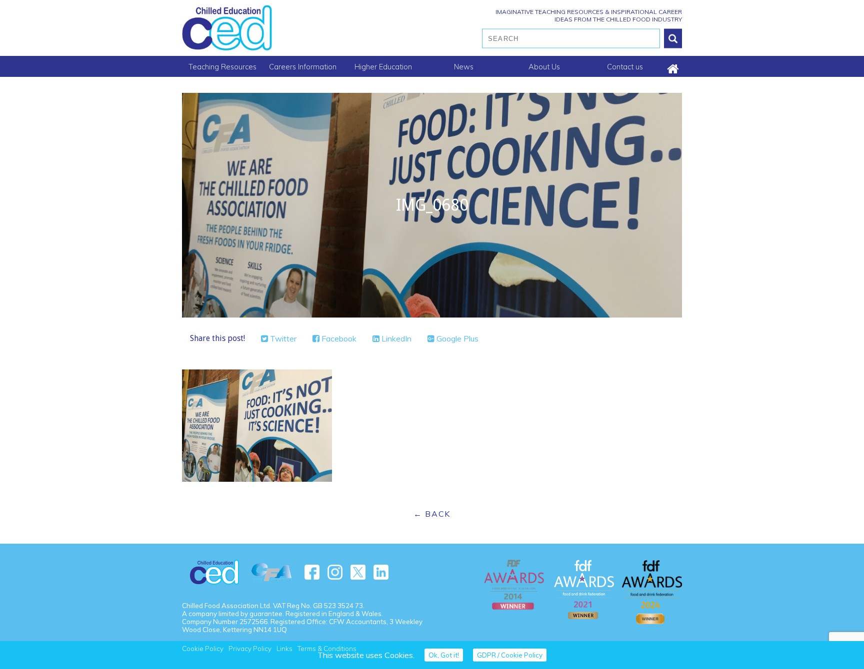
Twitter (282, 338)
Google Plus (456, 338)
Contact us (625, 66)
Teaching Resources (222, 66)
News (464, 66)
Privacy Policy (250, 649)
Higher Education (383, 66)
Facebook (338, 338)
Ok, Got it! (443, 655)
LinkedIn (396, 338)
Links (284, 649)
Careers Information (302, 66)
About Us (544, 66)
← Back (432, 514)
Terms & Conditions (327, 649)
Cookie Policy (203, 649)
